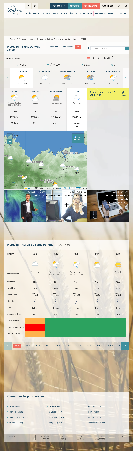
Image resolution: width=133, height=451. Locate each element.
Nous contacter (100, 437)
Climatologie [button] (83, 13)
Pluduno (94, 406)
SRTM (78, 188)
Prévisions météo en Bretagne (32, 39)
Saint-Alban (56, 417)
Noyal (93, 412)
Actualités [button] (66, 13)
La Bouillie (55, 412)
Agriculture (68, 47)
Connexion (108, 6)
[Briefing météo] (66, 206)
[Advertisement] (66, 26)
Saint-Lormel (96, 423)
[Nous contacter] (125, 6)
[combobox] (109, 48)
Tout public (54, 47)
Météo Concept (58, 6)
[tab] (17, 346)
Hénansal (15, 406)
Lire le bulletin (96, 95)
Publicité (120, 436)
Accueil (12, 39)
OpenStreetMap (66, 188)
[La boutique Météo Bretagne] (119, 6)
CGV (28, 436)
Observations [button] (49, 13)
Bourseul (16, 423)
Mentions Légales (45, 437)
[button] (62, 167)
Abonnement (89, 6)
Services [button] (121, 13)
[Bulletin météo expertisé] (25, 206)
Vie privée (63, 437)
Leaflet (30, 188)
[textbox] (110, 48)
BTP (78, 47)
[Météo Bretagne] (14, 10)
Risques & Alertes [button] (104, 13)
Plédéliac (54, 406)
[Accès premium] (108, 206)
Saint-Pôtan (16, 412)
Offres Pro (74, 6)
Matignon (55, 423)
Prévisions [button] (31, 13)
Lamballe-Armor (19, 417)
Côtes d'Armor (53, 39)
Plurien (94, 417)
